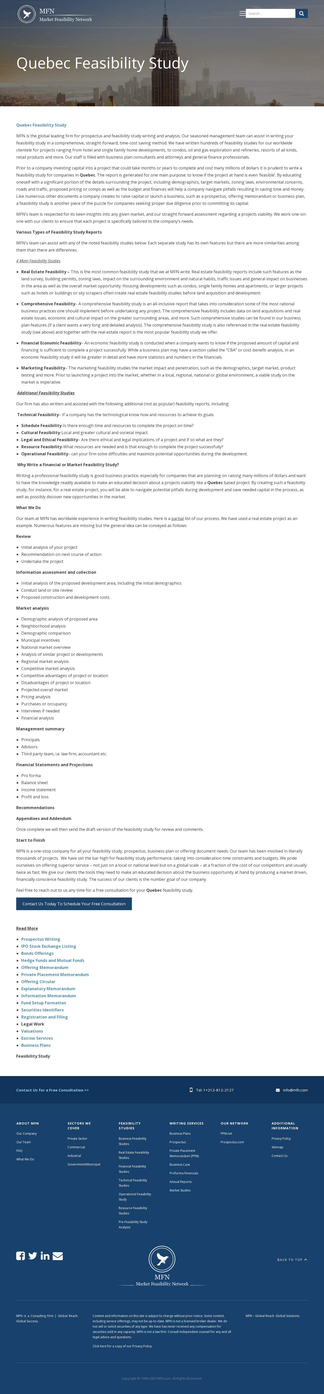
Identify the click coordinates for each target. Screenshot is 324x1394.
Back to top (290, 1260)
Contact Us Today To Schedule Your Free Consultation (74, 904)
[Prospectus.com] (57, 15)
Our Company (26, 1133)
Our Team (23, 1142)
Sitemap (277, 1147)
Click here (100, 1346)
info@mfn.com (295, 1089)
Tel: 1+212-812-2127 (215, 1089)
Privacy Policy (281, 1138)
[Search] (301, 13)
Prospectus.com (232, 1142)
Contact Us (279, 1156)
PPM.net (226, 1133)
